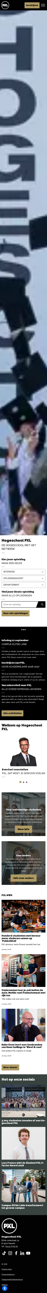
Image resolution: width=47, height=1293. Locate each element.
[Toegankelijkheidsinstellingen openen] (4, 1288)
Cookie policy (7, 1269)
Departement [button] (11, 585)
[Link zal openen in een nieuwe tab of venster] (4, 1253)
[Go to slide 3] (26, 782)
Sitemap (5, 1285)
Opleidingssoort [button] (13, 578)
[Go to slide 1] (20, 782)
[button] (42, 604)
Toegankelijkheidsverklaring (12, 1279)
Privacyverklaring (8, 1274)
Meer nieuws (10, 1067)
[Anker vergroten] (23, 630)
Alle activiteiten (12, 713)
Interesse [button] (9, 571)
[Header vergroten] (43, 5)
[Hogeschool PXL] (5, 5)
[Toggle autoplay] (44, 532)
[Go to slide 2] (23, 782)
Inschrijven (32, 5)
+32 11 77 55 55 (11, 1246)
